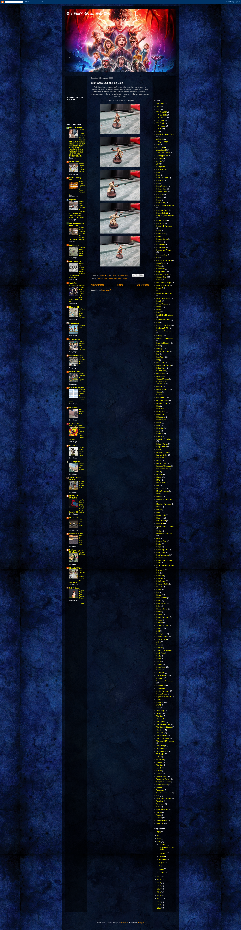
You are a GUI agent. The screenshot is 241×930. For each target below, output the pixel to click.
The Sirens (160, 730)
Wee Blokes (73, 518)
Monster (159, 496)
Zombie (159, 818)
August (162, 863)
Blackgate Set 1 (162, 210)
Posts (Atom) (106, 290)
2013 (159, 902)
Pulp (158, 573)
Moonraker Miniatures (164, 499)
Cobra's (159, 266)
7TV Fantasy (161, 126)
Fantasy (159, 335)
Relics (158, 606)
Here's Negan (161, 420)
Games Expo (161, 373)
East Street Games (163, 320)
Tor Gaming (160, 746)
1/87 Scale (160, 104)
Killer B (159, 436)
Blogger (141, 923)
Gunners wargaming (77, 355)
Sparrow (159, 664)
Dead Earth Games (163, 298)
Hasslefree (160, 409)
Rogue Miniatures (162, 617)
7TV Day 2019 (161, 115)
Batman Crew (161, 189)
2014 (159, 898)
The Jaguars (160, 722)
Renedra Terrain (162, 609)
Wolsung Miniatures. (163, 798)
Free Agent (160, 357)
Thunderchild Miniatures (165, 741)
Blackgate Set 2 (162, 213)
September (163, 860)
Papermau (73, 200)
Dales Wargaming (162, 285)
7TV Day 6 (160, 120)
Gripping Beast (161, 403)
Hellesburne (160, 417)
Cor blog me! (74, 245)
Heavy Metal (161, 411)
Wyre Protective (162, 809)
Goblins (159, 395)
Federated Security (163, 343)
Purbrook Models (162, 584)
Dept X (158, 301)
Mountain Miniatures (163, 504)
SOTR (158, 662)
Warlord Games (162, 785)
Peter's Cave (74, 588)
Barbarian (159, 180)
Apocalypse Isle (162, 156)
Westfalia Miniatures (163, 793)
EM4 (158, 322)
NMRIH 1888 (161, 521)
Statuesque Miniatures (164, 681)
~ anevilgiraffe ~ (75, 462)
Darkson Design (162, 291)
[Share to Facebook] (140, 275)
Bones (158, 231)
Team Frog (160, 711)
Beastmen (160, 197)
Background (160, 167)
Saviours (159, 623)
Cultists (159, 280)
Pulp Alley (160, 576)
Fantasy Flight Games (164, 338)
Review (159, 612)
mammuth (124, 923)
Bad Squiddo (161, 169)
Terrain (158, 713)
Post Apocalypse (162, 555)
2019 (159, 883)
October (162, 856)
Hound (158, 425)
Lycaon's (159, 474)
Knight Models (161, 447)
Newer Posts (97, 285)
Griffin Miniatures (162, 400)
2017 (159, 889)
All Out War (160, 147)
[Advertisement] (74, 85)
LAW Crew (160, 458)
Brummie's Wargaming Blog (88, 14)
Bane (158, 175)
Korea (158, 449)
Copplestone (160, 272)
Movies (159, 510)
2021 (159, 876)
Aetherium (160, 139)
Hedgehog (160, 414)
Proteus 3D (160, 570)
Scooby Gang (161, 634)
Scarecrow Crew (162, 625)
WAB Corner (74, 162)
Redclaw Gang (161, 603)
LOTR (158, 472)
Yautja (158, 815)
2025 (159, 832)
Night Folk (160, 518)
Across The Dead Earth (164, 134)
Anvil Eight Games (163, 153)
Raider (158, 589)
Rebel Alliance (102, 279)
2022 (159, 842)
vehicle (159, 768)
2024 (159, 835)
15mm (158, 106)
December (163, 844)
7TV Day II (160, 123)
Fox (157, 354)
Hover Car (160, 428)
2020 (159, 879)
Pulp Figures (161, 581)
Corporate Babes (162, 274)
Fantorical (73, 445)
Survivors (159, 702)
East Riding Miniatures (164, 315)
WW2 (158, 807)
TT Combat (160, 754)
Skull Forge (160, 653)
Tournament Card (162, 751)
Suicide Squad (161, 694)
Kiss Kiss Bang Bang (164, 439)
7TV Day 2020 (161, 118)
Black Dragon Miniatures (165, 205)
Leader (158, 460)
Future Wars (160, 368)
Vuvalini (159, 773)
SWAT (158, 705)
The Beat (159, 716)
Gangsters (160, 376)
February (162, 872)
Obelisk (159, 531)
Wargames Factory (163, 779)
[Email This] (133, 275)
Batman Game (161, 192)
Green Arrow (160, 398)
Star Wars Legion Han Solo (107, 83)
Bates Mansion (161, 186)
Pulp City (159, 578)
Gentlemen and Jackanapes (161, 383)
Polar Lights (160, 552)
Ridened (159, 614)
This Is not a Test (162, 738)
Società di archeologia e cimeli (77, 284)
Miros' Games (74, 339)
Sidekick (159, 648)
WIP (158, 796)
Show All (82, 603)
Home (120, 285)
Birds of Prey (161, 203)
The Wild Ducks (162, 736)
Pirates (159, 544)
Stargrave (159, 678)
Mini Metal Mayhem (76, 388)
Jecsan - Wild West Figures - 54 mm (82, 594)
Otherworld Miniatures (164, 534)
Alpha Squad (161, 150)
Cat (157, 258)
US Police (160, 760)
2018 (159, 886)
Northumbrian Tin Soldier (165, 526)
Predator (159, 558)
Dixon (158, 309)
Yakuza (159, 812)
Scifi (158, 631)
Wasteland (160, 790)
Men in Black (161, 483)
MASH (158, 480)
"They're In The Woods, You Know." (81, 451)
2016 (159, 892)
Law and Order (161, 455)
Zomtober (159, 823)
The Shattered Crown (164, 727)
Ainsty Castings (162, 142)
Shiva (158, 642)
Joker (158, 431)
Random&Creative (76, 534)
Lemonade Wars (162, 469)
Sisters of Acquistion (163, 650)
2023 (159, 838)
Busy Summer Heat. (82, 411)
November (163, 853)
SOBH (158, 659)
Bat (157, 183)
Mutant (158, 512)
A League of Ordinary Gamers (75, 425)
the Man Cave (74, 372)
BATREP (159, 194)
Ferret (158, 346)
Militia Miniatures (162, 491)
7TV (157, 109)
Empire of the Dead (163, 325)
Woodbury (160, 801)
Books (158, 236)
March (161, 869)
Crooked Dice (161, 277)
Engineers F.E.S (162, 328)
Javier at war (74, 323)
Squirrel (159, 670)
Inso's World (74, 407)
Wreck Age (160, 804)
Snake (158, 656)
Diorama (159, 307)
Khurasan (159, 434)
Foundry (159, 349)
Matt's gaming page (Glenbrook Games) (76, 551)
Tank (158, 708)
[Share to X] (138, 275)
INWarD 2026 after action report (81, 540)
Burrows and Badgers (164, 250)
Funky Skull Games (163, 365)
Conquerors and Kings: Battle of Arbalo (82, 251)
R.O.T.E (159, 587)
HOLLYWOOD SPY (76, 128)
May (161, 866)
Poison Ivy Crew (162, 550)
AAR (158, 131)
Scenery (159, 628)
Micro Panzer (161, 488)
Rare (158, 592)
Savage (159, 620)
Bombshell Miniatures (164, 226)
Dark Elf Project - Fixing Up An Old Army (82, 345)
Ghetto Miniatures (162, 389)
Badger (159, 172)
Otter (158, 538)
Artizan (159, 161)
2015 (159, 895)
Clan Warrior (160, 263)
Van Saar (159, 765)
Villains (159, 771)
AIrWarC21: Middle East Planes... (82, 313)
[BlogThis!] (136, 275)
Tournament (160, 749)
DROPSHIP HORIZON (73, 497)
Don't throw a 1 (75, 261)
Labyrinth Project (162, 452)
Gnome (159, 392)
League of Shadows (163, 466)
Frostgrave (160, 362)
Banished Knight (162, 178)
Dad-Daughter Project (164, 283)
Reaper (159, 595)
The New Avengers (163, 724)
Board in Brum (161, 220)
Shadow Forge (161, 639)
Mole (158, 494)
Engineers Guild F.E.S (164, 331)
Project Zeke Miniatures (165, 565)
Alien (158, 144)
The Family (160, 719)
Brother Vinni (161, 245)
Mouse (158, 507)
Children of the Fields (164, 260)
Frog (158, 360)
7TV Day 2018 (161, 112)
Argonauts (160, 158)
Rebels (110, 279)
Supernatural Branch (163, 697)
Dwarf (158, 312)
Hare (158, 406)
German (159, 387)
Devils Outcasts (162, 304)
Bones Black (161, 234)
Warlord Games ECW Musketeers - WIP (82, 168)
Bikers (158, 200)
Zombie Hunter (161, 821)
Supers (159, 699)
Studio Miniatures (162, 691)
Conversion (160, 269)
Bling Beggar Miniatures (165, 216)
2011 (159, 908)
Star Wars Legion (120, 279)
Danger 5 (159, 288)
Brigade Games (162, 239)
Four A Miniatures (162, 351)
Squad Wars (160, 667)
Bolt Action (160, 223)
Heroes (159, 422)
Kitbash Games (162, 444)
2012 (159, 905)
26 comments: (123, 275)
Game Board (161, 371)
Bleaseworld (74, 307)
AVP (158, 164)
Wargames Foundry (163, 782)
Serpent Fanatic (162, 637)
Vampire (159, 762)
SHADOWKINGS (75, 568)
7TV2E (158, 129)
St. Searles (160, 673)
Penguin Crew (161, 541)
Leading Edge (161, 463)
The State (160, 733)
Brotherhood (160, 247)
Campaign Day (161, 255)
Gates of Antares (162, 379)
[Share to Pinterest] (143, 275)
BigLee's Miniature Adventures (76, 224)
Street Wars (160, 688)
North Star (160, 523)
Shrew (158, 645)
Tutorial (159, 757)
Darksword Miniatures (164, 294)
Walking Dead (161, 776)
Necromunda (161, 515)
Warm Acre (160, 787)
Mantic (158, 477)
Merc (158, 485)
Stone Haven (161, 686)
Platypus (159, 547)
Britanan (159, 242)
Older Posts (143, 285)
